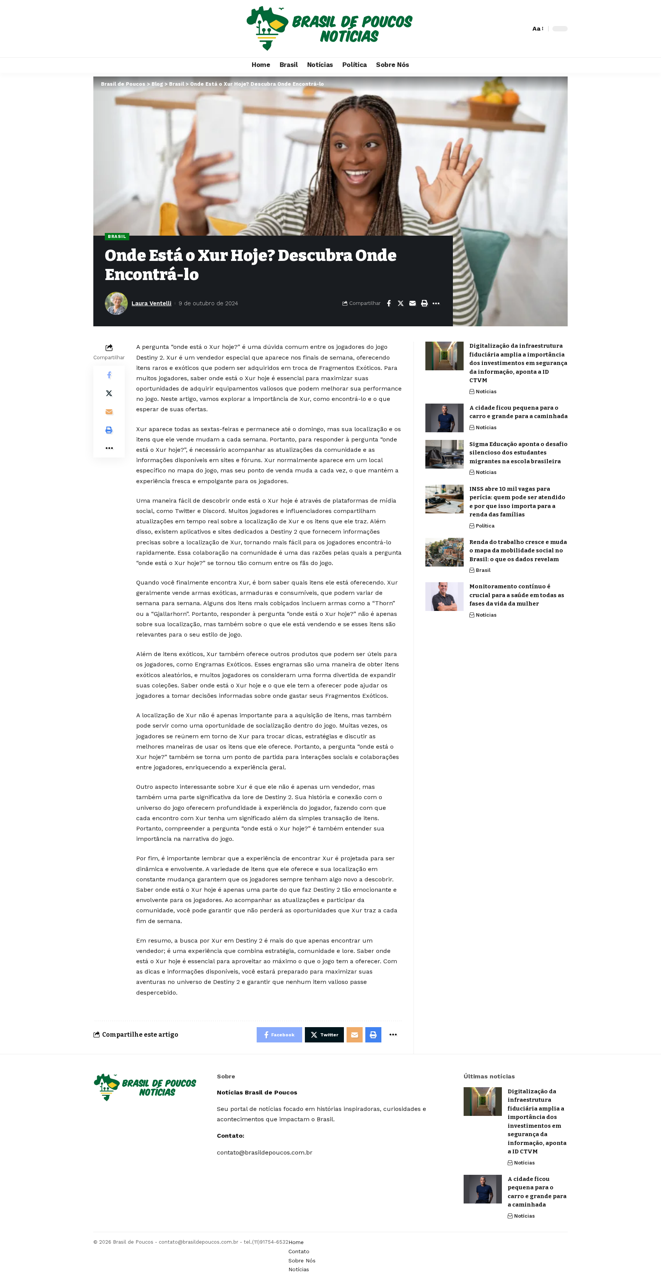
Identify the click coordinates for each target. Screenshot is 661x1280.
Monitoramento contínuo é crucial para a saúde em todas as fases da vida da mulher (516, 595)
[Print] (424, 303)
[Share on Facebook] (388, 303)
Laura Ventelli (151, 303)
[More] (436, 303)
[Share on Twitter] (400, 303)
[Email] (412, 303)
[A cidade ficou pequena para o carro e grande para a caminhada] (444, 418)
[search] (523, 29)
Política (485, 526)
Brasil (117, 236)
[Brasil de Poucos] (330, 29)
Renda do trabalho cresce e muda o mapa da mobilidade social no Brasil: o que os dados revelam (518, 551)
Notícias (486, 391)
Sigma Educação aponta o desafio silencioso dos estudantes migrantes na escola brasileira (518, 453)
